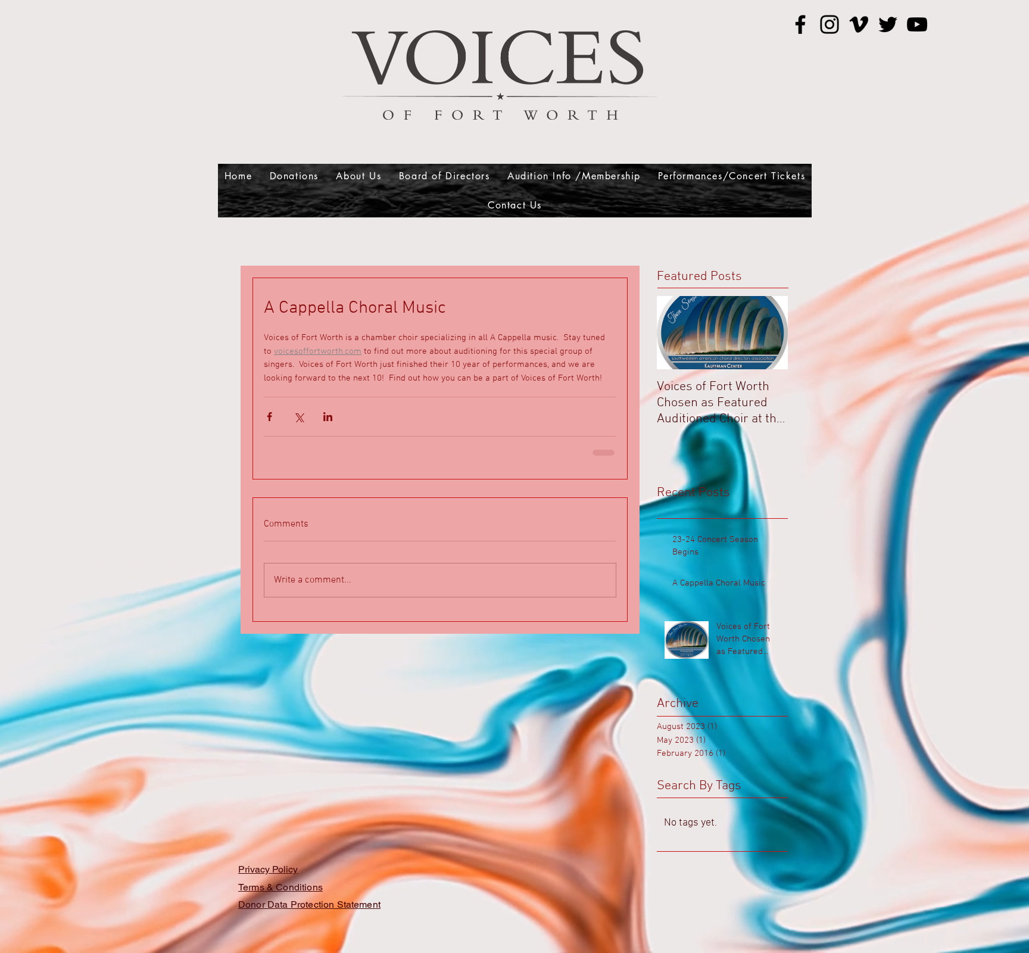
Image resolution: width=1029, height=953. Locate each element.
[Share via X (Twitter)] (298, 416)
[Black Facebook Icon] (800, 24)
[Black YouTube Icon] (917, 24)
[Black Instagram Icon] (829, 24)
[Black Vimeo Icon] (858, 24)
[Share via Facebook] (269, 416)
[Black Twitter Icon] (887, 24)
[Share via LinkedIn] (327, 416)
